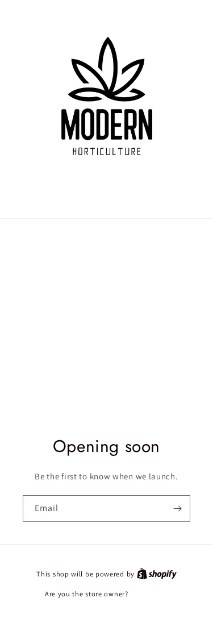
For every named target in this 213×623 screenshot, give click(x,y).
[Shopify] (157, 574)
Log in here (149, 594)
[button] (107, 197)
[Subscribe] (177, 508)
